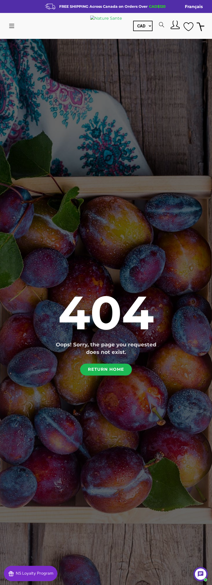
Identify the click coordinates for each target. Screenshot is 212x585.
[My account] (174, 24)
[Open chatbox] (200, 574)
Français (194, 6)
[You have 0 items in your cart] (200, 26)
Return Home (106, 369)
